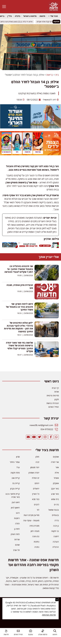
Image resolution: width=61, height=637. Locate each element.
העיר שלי (54, 16)
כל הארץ (35, 493)
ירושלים (36, 488)
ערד (18, 467)
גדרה (56, 520)
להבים (36, 504)
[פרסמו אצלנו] (42, 630)
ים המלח (35, 478)
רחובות (17, 518)
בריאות (49, 74)
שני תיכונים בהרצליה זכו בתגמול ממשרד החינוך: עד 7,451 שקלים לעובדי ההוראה (18, 269)
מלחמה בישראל (30, 16)
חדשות (42, 16)
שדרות (17, 539)
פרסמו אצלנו (42, 634)
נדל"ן (9, 16)
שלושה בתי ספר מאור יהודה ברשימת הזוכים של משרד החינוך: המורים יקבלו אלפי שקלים (19, 347)
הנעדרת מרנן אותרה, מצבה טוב (20, 286)
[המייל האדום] (18, 630)
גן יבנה (56, 525)
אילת (57, 472)
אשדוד (56, 478)
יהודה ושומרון (34, 472)
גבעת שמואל (53, 509)
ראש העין (16, 502)
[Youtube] (34, 437)
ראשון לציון (15, 507)
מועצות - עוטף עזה (31, 520)
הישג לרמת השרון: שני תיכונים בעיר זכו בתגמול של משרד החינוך (19, 306)
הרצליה (55, 547)
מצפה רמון (35, 531)
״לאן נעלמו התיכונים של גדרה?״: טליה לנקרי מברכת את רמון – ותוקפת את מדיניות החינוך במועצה (18, 327)
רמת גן (17, 528)
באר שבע (55, 493)
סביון (18, 456)
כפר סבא (35, 499)
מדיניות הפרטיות (49, 614)
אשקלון (56, 483)
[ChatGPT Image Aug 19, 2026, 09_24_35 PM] (30, 247)
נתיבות (36, 541)
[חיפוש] (54, 630)
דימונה (56, 536)
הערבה (56, 541)
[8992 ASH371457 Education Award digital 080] (30, 127)
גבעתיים (55, 515)
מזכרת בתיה (34, 525)
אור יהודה (55, 462)
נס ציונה (35, 536)
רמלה (17, 523)
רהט (18, 512)
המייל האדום (18, 634)
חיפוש (55, 634)
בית (57, 74)
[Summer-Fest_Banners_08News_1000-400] (30, 154)
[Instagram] (45, 437)
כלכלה (17, 16)
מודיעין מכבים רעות (31, 515)
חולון (37, 456)
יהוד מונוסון (34, 467)
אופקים (56, 456)
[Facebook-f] (50, 437)
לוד (38, 509)
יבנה (37, 462)
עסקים (30, 634)
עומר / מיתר (15, 462)
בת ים (56, 504)
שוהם (17, 544)
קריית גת (16, 483)
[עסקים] (30, 630)
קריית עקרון (15, 488)
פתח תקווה (15, 472)
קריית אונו (16, 478)
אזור (57, 467)
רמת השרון (15, 534)
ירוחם (37, 483)
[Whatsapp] (56, 437)
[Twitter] (39, 437)
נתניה (36, 547)
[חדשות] (6, 630)
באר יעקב (55, 488)
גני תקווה (55, 531)
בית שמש (55, 499)
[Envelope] (28, 437)
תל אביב (16, 550)
